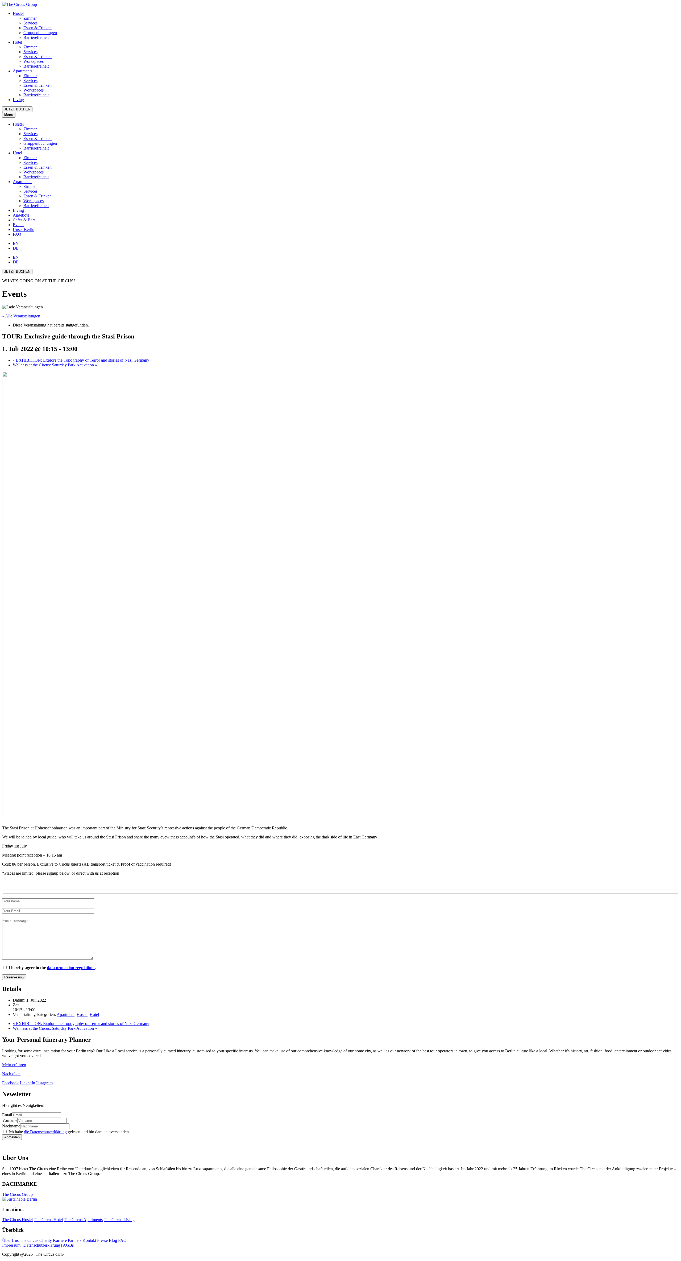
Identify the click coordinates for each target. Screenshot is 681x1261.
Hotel (17, 42)
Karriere (60, 1240)
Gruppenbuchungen (40, 32)
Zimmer (30, 18)
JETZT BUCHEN (17, 109)
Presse (102, 1240)
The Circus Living (119, 1219)
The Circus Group (17, 1194)
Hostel (18, 13)
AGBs (68, 1245)
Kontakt (89, 1240)
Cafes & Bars (24, 220)
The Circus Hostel (17, 1219)
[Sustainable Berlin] (340, 1199)
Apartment (65, 1014)
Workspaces (33, 61)
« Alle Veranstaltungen (21, 316)
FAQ (17, 234)
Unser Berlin (23, 229)
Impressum (11, 1245)
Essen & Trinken (37, 28)
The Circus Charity (36, 1240)
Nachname (11, 1126)
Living (18, 99)
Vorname (9, 1120)
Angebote (21, 215)
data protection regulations (71, 967)
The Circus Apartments (83, 1219)
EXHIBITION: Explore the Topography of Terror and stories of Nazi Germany (81, 360)
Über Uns (10, 1240)
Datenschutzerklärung (41, 1245)
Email (7, 1115)
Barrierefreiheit (36, 37)
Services (30, 23)
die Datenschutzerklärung (45, 1132)
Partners (74, 1240)
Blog (113, 1240)
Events (18, 224)
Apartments (22, 71)
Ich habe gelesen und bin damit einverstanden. (69, 1132)
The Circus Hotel (48, 1219)
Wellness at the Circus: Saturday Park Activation (55, 365)
